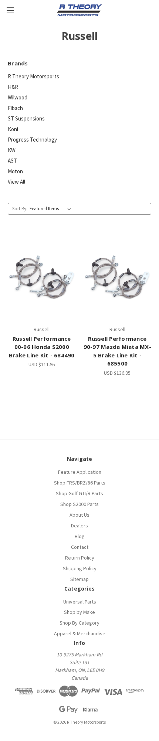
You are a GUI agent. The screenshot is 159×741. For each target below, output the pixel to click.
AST (12, 160)
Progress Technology (32, 139)
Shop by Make (79, 612)
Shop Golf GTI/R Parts (79, 493)
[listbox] (51, 208)
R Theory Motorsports (33, 76)
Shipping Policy (80, 568)
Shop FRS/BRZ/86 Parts (79, 482)
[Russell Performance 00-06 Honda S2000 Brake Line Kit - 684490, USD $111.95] (42, 277)
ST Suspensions (26, 118)
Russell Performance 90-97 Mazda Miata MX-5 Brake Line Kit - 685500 (117, 351)
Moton (15, 171)
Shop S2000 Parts (79, 504)
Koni (13, 129)
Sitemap (79, 579)
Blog (80, 536)
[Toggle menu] (10, 10)
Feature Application (79, 472)
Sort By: (19, 208)
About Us (79, 514)
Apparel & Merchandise (79, 633)
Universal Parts (79, 601)
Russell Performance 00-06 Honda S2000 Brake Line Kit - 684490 (42, 347)
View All (16, 181)
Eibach (15, 108)
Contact (79, 547)
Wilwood (17, 97)
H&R (13, 87)
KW (12, 150)
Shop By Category (79, 622)
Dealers (79, 525)
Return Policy (79, 557)
